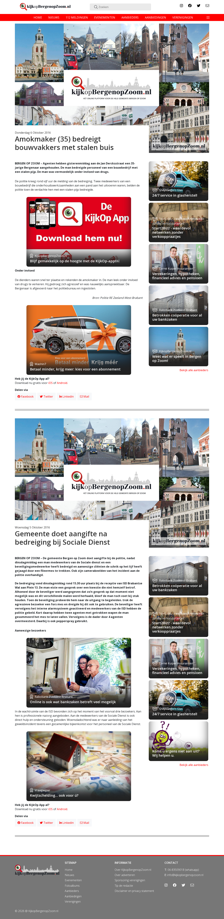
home (38, 17)
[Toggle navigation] (208, 17)
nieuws (53, 17)
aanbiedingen (155, 17)
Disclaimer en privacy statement (134, 891)
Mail (86, 396)
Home (68, 870)
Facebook (27, 396)
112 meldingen (77, 17)
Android (62, 383)
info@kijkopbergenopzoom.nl (185, 875)
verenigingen (182, 17)
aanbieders (130, 17)
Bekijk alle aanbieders (194, 370)
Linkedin (68, 396)
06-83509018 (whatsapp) (183, 870)
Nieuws (69, 875)
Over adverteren (125, 875)
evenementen (104, 17)
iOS (50, 383)
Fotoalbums (72, 886)
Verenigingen (73, 901)
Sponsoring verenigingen (130, 880)
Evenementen (73, 880)
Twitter (48, 396)
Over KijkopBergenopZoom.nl (133, 870)
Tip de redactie (124, 886)
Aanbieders (72, 891)
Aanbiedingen (73, 896)
